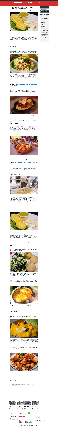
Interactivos (31, 420)
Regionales (20, 422)
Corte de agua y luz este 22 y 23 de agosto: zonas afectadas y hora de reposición (44, 19)
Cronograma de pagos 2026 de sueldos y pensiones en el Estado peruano (44, 16)
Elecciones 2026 (38, 417)
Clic (25, 420)
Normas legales (31, 0)
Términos (32, 424)
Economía (20, 420)
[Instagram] (43, 2)
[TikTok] (48, 2)
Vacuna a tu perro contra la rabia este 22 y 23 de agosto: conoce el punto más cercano (44, 35)
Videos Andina (12, 398)
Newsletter (31, 422)
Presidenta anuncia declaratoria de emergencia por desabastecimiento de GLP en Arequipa (27, 406)
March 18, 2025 (29, 389)
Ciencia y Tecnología (27, 422)
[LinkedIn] (40, 2)
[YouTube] (42, 2)
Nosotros (31, 423)
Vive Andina (37, 0)
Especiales (27, 0)
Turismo (34, 0)
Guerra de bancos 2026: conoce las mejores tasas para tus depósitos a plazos (44, 22)
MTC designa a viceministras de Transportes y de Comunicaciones (44, 24)
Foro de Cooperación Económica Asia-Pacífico (41, 419)
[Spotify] (46, 2)
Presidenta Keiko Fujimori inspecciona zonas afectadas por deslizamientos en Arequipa (44, 27)
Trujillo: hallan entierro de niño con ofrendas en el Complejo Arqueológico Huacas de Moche (44, 30)
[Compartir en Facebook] (14, 408)
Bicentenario (20, 0)
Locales (20, 421)
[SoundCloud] (45, 2)
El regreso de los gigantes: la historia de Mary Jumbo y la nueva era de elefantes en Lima (20, 406)
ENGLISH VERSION (22, 416)
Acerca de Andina (28, 424)
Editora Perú (24, 424)
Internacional (20, 423)
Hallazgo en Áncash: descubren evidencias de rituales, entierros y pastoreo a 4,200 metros (44, 33)
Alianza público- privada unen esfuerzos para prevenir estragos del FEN (12, 406)
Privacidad (34, 424)
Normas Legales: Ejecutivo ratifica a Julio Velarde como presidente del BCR (44, 40)
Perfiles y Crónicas (27, 421)
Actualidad (24, 4)
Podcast (31, 421)
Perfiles (24, 0)
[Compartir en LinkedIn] (23, 408)
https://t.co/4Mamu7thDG (15, 385)
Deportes (26, 419)
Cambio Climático (27, 423)
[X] (39, 2)
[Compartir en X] (15, 408)
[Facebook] (38, 2)
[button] (9, 404)
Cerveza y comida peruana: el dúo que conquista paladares (35, 406)
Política (20, 419)
